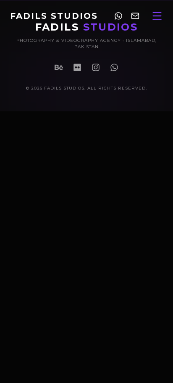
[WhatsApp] (114, 67)
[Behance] (59, 67)
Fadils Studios (54, 16)
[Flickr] (77, 67)
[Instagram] (96, 67)
